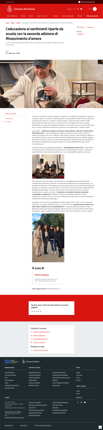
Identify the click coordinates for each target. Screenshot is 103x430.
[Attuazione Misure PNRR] (12, 362)
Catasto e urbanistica (34, 383)
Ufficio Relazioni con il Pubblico (13, 412)
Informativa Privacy (57, 405)
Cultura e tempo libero (34, 375)
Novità (12, 23)
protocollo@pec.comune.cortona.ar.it (14, 417)
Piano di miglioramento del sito (43, 425)
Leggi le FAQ (32, 407)
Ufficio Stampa (42, 274)
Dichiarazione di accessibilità (59, 410)
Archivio (78, 380)
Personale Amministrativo (12, 385)
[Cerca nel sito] (95, 9)
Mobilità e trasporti (34, 385)
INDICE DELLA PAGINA (10, 114)
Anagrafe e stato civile (35, 372)
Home (7, 23)
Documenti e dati (9, 388)
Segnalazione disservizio (35, 413)
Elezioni (55, 16)
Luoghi (78, 391)
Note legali (55, 407)
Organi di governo (9, 372)
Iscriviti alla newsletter (35, 402)
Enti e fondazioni (9, 380)
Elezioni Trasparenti (68, 16)
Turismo (80, 16)
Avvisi (77, 377)
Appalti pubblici (33, 380)
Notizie (18, 23)
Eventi (78, 393)
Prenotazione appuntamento (36, 410)
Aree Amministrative (10, 375)
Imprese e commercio (34, 377)
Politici (6, 383)
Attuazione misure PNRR (59, 413)
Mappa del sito (9, 425)
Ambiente (55, 380)
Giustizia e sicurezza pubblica (60, 375)
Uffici (6, 377)
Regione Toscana (10, 2)
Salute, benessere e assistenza (60, 383)
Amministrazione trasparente (60, 402)
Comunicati (79, 375)
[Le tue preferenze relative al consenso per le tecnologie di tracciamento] (100, 427)
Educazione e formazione (59, 372)
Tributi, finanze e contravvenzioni (61, 377)
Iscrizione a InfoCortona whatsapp (38, 405)
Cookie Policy (23, 425)
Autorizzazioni (56, 385)
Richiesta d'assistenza (34, 415)
